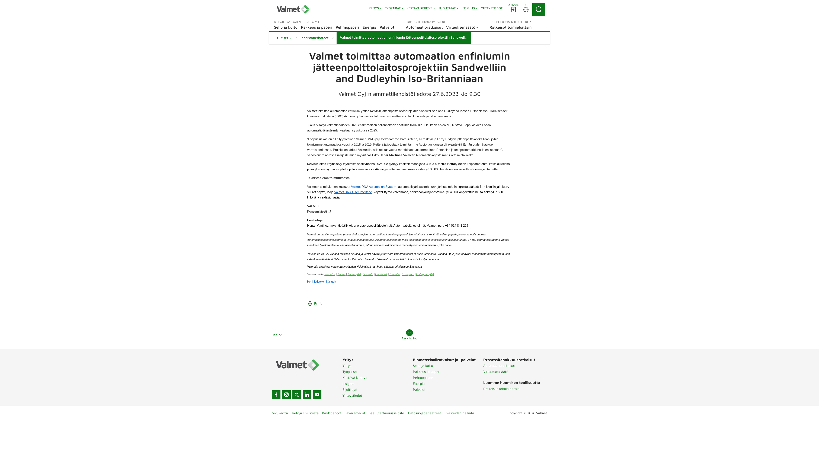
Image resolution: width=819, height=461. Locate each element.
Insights (348, 383)
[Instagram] (286, 394)
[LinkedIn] (307, 394)
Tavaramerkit (355, 413)
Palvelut (419, 389)
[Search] (538, 9)
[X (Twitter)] (296, 394)
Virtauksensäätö (495, 371)
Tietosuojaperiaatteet (424, 413)
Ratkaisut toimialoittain (501, 389)
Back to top (409, 338)
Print (318, 303)
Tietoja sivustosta (305, 413)
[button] (284, 38)
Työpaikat (350, 371)
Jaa (274, 335)
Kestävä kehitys (355, 377)
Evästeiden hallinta (459, 413)
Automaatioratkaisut (499, 366)
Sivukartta (280, 413)
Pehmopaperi (423, 377)
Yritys (347, 366)
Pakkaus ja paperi (426, 371)
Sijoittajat (350, 389)
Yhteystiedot (352, 395)
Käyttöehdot (331, 413)
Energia (419, 383)
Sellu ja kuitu (423, 366)
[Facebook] (276, 394)
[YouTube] (317, 394)
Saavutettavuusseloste (386, 413)
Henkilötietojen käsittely (322, 281)
